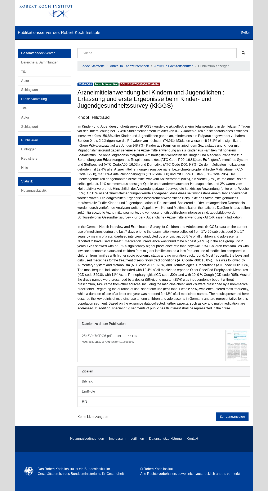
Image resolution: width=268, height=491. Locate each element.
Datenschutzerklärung (165, 438)
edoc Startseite (93, 66)
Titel (24, 71)
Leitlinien (137, 438)
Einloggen (28, 149)
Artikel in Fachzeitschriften (129, 66)
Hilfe (24, 167)
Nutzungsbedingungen (87, 438)
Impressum (117, 438)
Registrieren (30, 158)
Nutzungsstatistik (33, 190)
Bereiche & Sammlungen (39, 62)
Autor (25, 81)
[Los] (243, 53)
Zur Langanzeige (232, 416)
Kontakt (192, 438)
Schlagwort (29, 90)
